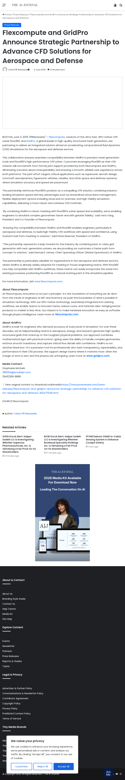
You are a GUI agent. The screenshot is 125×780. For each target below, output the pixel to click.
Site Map (7, 619)
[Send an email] (28, 69)
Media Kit (7, 614)
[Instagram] (121, 774)
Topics (6, 666)
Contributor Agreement (15, 698)
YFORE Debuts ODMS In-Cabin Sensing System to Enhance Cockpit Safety (103, 439)
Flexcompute (57, 137)
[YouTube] (117, 774)
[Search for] (121, 6)
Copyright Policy (11, 703)
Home (7, 14)
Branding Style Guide (13, 598)
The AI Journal (51, 774)
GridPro (30, 141)
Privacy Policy (9, 708)
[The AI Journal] (24, 5)
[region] (42, 755)
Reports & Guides (12, 661)
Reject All (43, 766)
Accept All (63, 766)
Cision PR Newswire (17, 69)
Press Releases (10, 656)
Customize (21, 766)
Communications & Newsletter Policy (22, 693)
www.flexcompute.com (48, 281)
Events (6, 641)
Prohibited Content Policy (16, 713)
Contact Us (8, 603)
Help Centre (9, 609)
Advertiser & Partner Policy (17, 688)
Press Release (20, 14)
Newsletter (8, 646)
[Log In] (115, 6)
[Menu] (4, 6)
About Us (7, 593)
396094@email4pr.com (16, 372)
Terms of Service (11, 718)
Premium (7, 651)
